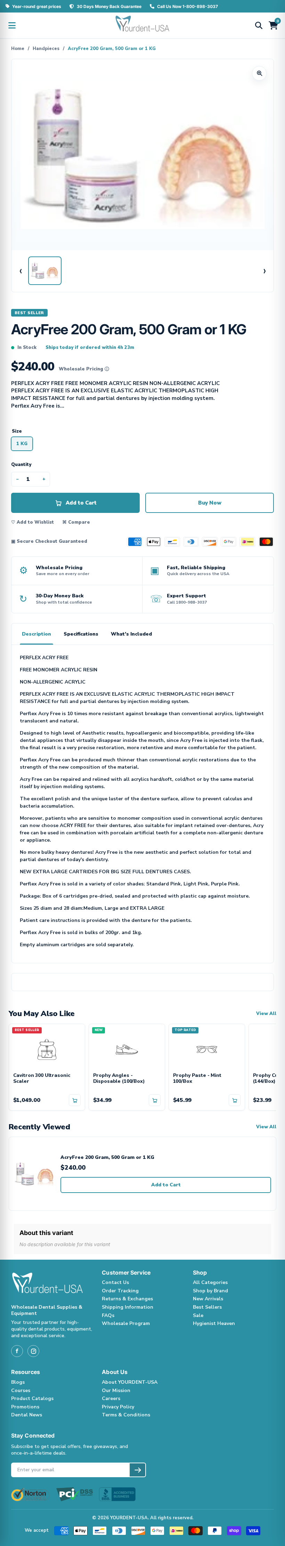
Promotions (25, 1407)
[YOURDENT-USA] (142, 25)
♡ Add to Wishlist (32, 522)
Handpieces (46, 49)
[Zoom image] (259, 73)
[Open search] (258, 25)
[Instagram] (33, 1351)
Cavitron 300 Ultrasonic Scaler (41, 1079)
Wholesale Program (126, 1323)
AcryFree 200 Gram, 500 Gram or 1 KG (107, 1158)
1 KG (21, 444)
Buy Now (209, 502)
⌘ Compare (76, 522)
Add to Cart (166, 1184)
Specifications (81, 634)
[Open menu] (12, 25)
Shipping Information (127, 1307)
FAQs (108, 1315)
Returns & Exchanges (127, 1298)
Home (17, 49)
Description (36, 634)
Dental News (26, 1415)
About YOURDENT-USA (129, 1382)
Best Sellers (207, 1307)
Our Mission (116, 1390)
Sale (198, 1315)
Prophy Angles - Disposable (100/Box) (119, 1079)
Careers (111, 1398)
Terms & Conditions (126, 1415)
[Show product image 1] (45, 270)
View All (266, 1014)
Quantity (21, 464)
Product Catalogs (32, 1398)
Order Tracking (120, 1290)
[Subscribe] (137, 1470)
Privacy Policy (118, 1407)
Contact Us (115, 1282)
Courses (20, 1390)
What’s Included (131, 634)
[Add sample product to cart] (75, 1100)
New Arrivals (208, 1298)
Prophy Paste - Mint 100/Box (197, 1079)
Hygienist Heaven (214, 1323)
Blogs (18, 1382)
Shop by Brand (210, 1290)
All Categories (210, 1282)
